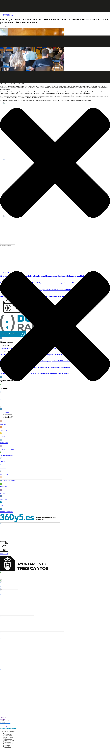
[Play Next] (4, 722)
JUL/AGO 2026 (4, 554)
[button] (8, 728)
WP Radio (2, 719)
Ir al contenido (3, 727)
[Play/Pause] (2, 722)
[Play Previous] (0, 722)
